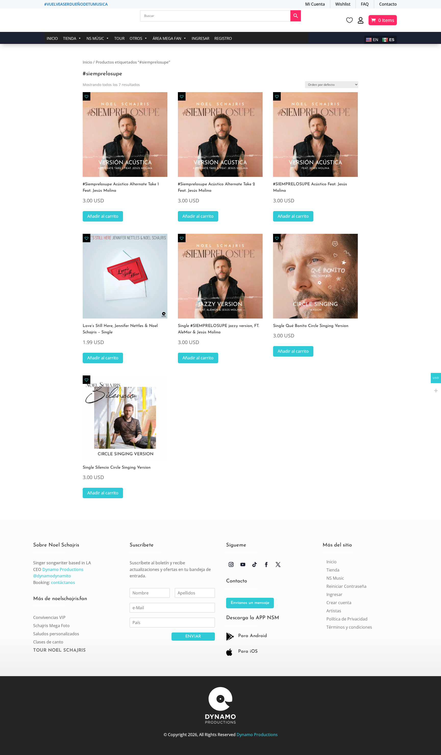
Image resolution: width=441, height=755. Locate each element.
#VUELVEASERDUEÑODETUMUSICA (76, 4)
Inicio (52, 38)
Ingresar (200, 38)
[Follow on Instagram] (231, 564)
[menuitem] (331, 562)
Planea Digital (225, 747)
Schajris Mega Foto (51, 625)
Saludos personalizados (56, 634)
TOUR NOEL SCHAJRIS (59, 650)
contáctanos (63, 582)
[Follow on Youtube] (243, 564)
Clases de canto (48, 642)
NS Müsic (95, 38)
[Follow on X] (278, 564)
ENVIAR (193, 637)
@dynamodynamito (52, 576)
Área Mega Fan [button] (167, 38)
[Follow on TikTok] (254, 564)
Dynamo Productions (62, 569)
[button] (86, 96)
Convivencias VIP (49, 617)
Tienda (69, 38)
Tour (119, 38)
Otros (136, 38)
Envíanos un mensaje (250, 603)
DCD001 (215, 747)
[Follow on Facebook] (266, 564)
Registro (223, 38)
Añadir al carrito (102, 216)
